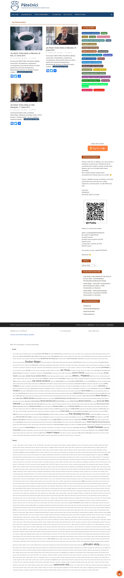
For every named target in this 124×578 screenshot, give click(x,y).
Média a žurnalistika (89, 59)
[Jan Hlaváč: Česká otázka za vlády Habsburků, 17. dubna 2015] (26, 92)
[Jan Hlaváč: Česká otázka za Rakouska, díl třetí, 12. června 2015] (26, 38)
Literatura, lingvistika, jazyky (92, 55)
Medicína (101, 59)
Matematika (108, 55)
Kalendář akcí (26, 14)
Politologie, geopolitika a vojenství (93, 73)
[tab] (14, 349)
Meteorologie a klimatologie (91, 62)
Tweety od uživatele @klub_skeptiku (22, 334)
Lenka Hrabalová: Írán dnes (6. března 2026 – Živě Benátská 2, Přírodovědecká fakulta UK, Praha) (97, 278)
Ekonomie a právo (103, 37)
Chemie (84, 37)
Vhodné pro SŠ (87, 90)
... (24, 72)
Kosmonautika (103, 51)
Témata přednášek (41, 14)
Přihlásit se (87, 306)
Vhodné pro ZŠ (99, 90)
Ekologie (92, 37)
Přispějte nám (80, 14)
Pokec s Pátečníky (100, 69)
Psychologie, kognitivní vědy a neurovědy (96, 77)
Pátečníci (29, 5)
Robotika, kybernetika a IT (91, 80)
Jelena (25, 58)
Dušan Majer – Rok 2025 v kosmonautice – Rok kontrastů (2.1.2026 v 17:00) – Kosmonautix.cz (97, 286)
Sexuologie (105, 80)
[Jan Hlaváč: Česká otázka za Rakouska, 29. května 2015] (62, 35)
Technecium (56, 14)
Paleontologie (87, 69)
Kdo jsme (15, 14)
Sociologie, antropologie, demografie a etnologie (95, 85)
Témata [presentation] (14, 440)
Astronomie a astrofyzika (90, 33)
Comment (33, 58)
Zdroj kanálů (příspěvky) (91, 308)
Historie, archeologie (89, 51)
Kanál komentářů (89, 311)
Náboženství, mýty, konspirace (92, 66)
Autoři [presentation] (14, 349)
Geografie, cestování (89, 44)
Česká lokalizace (88, 314)
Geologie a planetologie (90, 48)
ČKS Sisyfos (68, 14)
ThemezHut (110, 325)
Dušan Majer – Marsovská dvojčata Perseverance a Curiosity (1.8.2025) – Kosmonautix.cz (95, 293)
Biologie (104, 33)
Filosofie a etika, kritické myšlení (93, 40)
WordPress (91, 325)
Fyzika (108, 40)
